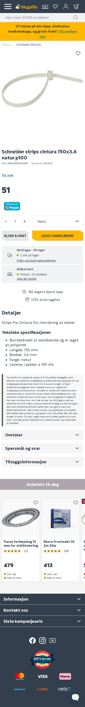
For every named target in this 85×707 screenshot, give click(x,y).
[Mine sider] (55, 6)
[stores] (45, 6)
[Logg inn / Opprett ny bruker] (66, 6)
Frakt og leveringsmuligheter (36, 260)
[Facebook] (32, 640)
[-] (5, 221)
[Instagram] (42, 640)
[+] (24, 221)
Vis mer (8, 175)
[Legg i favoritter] (78, 53)
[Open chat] (75, 697)
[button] (75, 17)
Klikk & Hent (15, 235)
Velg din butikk (27, 278)
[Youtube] (52, 640)
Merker (6, 44)
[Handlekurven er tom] (76, 6)
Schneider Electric (28, 44)
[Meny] (7, 6)
